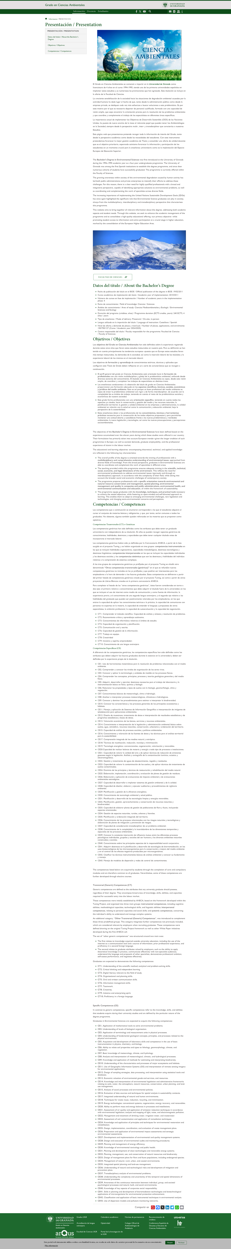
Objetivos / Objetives (56, 45)
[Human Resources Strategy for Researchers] (179, 1224)
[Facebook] (158, 1207)
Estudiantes (103, 11)
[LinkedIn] (167, 1207)
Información (79, 11)
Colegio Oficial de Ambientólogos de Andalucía (132, 1225)
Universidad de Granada (159, 84)
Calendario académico (109, 1217)
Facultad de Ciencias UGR (87, 1231)
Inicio (46, 19)
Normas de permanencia (134, 1217)
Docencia (91, 11)
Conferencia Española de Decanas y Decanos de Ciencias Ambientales (158, 1225)
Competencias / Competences (59, 51)
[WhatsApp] (177, 1207)
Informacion (53, 19)
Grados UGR (82, 1217)
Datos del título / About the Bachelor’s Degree (63, 38)
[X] (162, 1207)
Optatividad (105, 1223)
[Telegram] (172, 1207)
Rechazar (181, 1242)
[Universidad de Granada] (173, 5)
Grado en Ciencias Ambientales (65, 4)
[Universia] (179, 1217)
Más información (51, 1245)
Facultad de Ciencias (110, 277)
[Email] (182, 1207)
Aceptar (170, 1242)
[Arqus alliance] (65, 1234)
